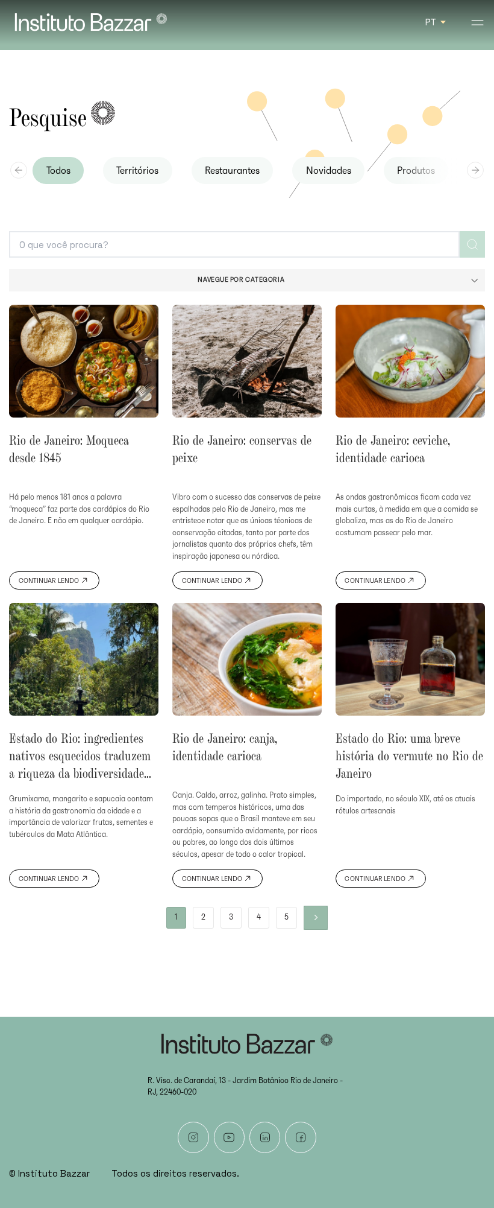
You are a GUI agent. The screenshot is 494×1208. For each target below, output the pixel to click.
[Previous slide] (18, 170)
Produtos (416, 171)
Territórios (137, 171)
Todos (58, 171)
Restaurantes (232, 171)
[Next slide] (475, 170)
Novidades (328, 171)
